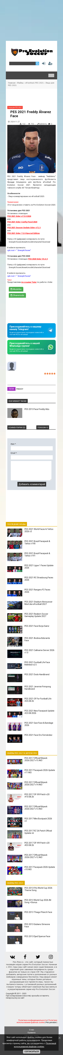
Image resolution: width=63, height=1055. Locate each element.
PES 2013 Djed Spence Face (37, 936)
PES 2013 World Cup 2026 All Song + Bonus (37, 901)
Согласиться (31, 1051)
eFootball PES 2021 (34, 83)
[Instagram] (50, 958)
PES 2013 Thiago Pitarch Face (38, 912)
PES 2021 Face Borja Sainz (36, 626)
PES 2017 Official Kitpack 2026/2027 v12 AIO (35, 856)
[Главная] (31, 55)
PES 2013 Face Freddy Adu (36, 409)
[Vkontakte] (12, 958)
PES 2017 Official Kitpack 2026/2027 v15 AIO (35, 759)
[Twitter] (38, 958)
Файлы (20, 83)
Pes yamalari (51, 1022)
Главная (11, 83)
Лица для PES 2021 (15, 107)
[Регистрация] (50, 64)
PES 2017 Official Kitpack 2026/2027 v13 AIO (35, 807)
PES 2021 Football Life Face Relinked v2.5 (37, 663)
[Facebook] (25, 958)
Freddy (19, 389)
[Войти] (43, 64)
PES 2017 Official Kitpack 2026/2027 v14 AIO (35, 783)
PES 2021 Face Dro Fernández (38, 735)
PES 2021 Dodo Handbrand (36, 674)
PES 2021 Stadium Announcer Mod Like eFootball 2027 (38, 603)
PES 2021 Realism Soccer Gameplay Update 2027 (36, 615)
